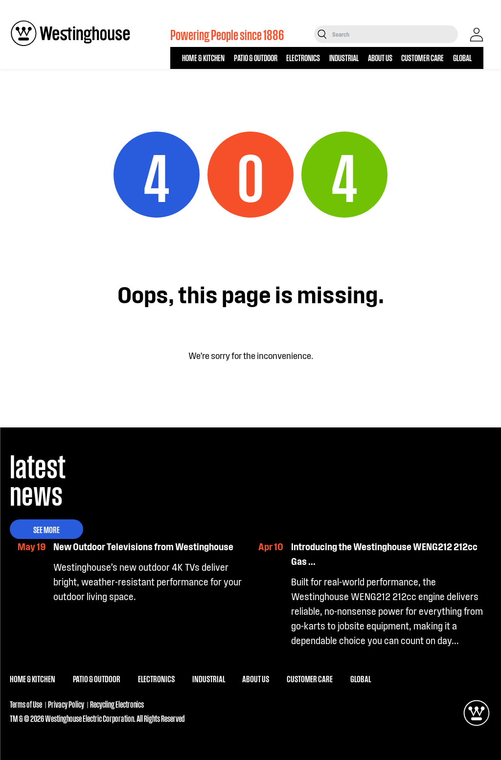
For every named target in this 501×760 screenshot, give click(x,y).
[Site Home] (70, 33)
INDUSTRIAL (344, 57)
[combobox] (394, 34)
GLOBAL (462, 57)
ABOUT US (380, 57)
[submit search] (322, 34)
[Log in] (476, 34)
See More (46, 529)
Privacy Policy (66, 704)
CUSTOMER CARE (422, 57)
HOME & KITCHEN (203, 57)
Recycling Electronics (117, 704)
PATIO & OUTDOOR (255, 57)
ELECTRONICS (303, 57)
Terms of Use (26, 704)
